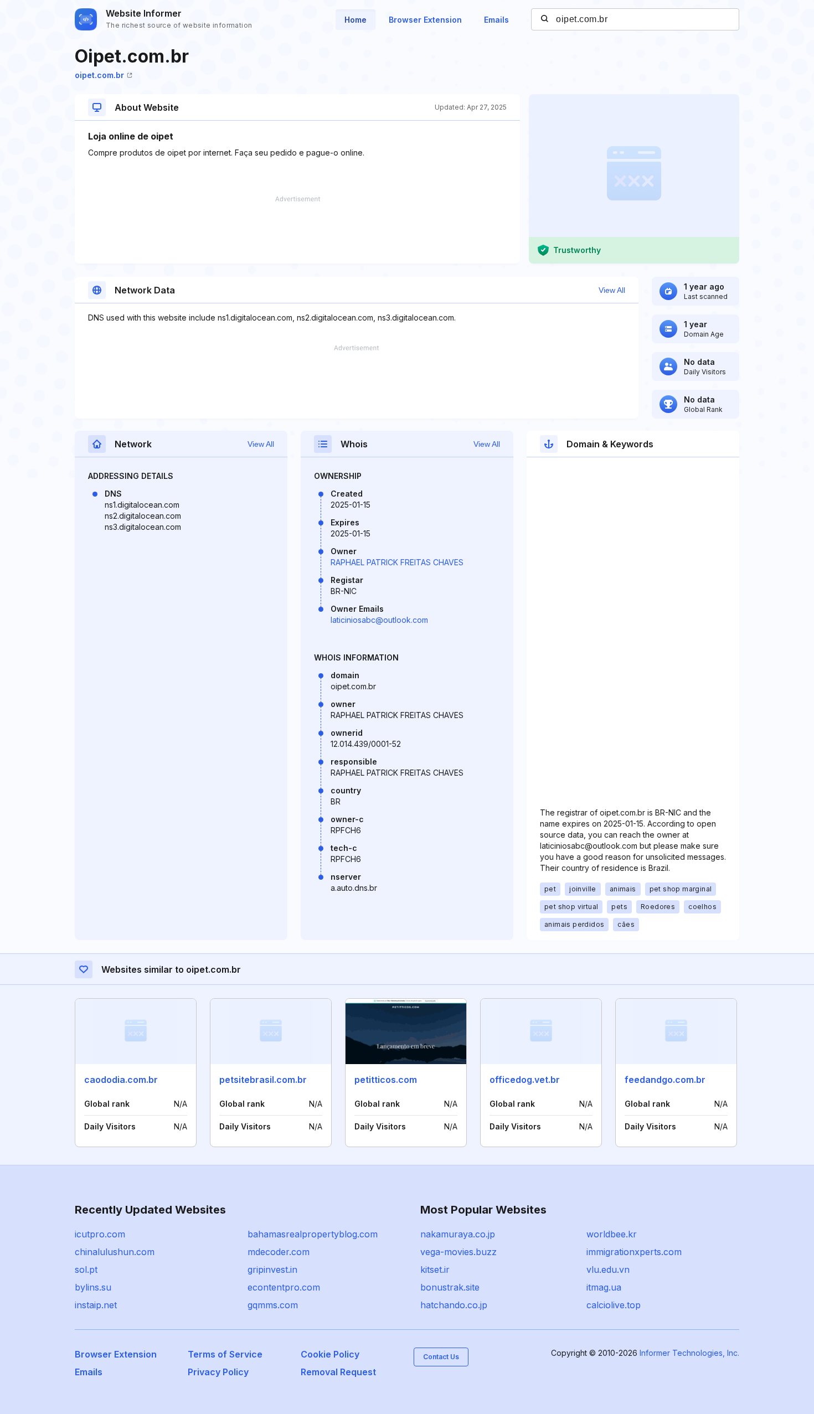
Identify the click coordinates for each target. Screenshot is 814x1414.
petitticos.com (385, 1079)
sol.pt (86, 1269)
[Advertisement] (297, 230)
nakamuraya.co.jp (457, 1234)
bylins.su (93, 1287)
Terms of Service (225, 1354)
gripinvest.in (272, 1269)
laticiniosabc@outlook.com (379, 620)
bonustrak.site (450, 1287)
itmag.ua (603, 1287)
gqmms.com (273, 1304)
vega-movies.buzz (458, 1251)
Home (355, 19)
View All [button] (612, 290)
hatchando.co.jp (453, 1304)
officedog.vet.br (525, 1079)
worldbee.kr (611, 1234)
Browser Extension (425, 19)
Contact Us (441, 1357)
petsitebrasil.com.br (263, 1079)
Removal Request (338, 1371)
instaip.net (96, 1304)
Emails (496, 19)
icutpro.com (100, 1234)
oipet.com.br (99, 75)
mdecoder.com (279, 1251)
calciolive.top (613, 1304)
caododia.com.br (121, 1079)
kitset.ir (435, 1269)
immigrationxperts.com (634, 1251)
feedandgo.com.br (665, 1079)
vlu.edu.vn (608, 1269)
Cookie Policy (330, 1354)
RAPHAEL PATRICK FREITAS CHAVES (397, 562)
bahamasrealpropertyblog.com (313, 1234)
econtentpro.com (284, 1287)
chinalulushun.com (114, 1251)
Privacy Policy (218, 1371)
